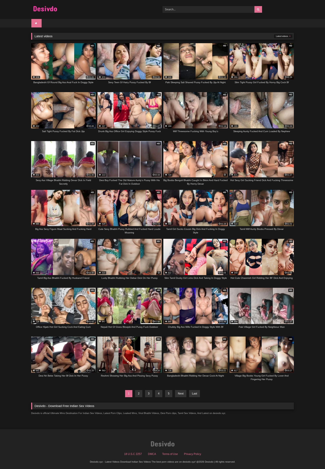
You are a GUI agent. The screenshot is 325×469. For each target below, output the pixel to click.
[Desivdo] (45, 9)
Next (180, 393)
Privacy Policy (192, 454)
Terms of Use (170, 454)
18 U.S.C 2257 (133, 454)
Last (194, 393)
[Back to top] (314, 459)
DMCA (152, 454)
